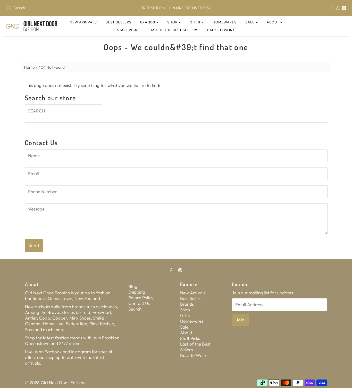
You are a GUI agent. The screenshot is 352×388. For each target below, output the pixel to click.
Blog (132, 286)
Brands (148, 22)
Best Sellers (118, 22)
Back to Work (221, 30)
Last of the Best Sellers (173, 30)
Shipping (136, 292)
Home (29, 67)
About (273, 22)
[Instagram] (180, 270)
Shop (173, 22)
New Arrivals (83, 22)
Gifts (195, 22)
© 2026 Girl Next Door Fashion (55, 382)
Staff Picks (128, 30)
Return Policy (141, 297)
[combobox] (60, 8)
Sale (250, 22)
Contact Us (139, 303)
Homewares (225, 22)
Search (134, 309)
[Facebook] (171, 270)
